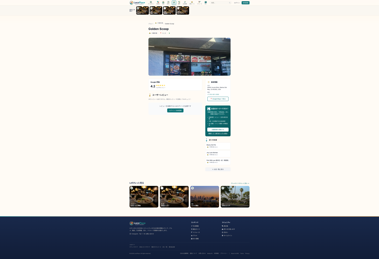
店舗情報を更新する (218, 129)
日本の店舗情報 (184, 253)
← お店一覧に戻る (218, 169)
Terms (242, 253)
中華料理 (160, 23)
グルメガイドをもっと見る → (240, 183)
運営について (193, 253)
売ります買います (229, 229)
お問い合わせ (150, 234)
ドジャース (196, 232)
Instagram (135, 234)
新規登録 (245, 3)
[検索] (230, 3)
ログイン (237, 3)
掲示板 (226, 226)
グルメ (150, 23)
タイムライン (228, 235)
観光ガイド (196, 229)
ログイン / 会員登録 (175, 110)
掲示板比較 (172, 247)
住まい (226, 232)
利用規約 (216, 253)
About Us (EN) (235, 253)
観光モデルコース (156, 247)
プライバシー (223, 253)
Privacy (247, 253)
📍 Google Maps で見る (218, 99)
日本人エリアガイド (144, 247)
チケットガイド (133, 247)
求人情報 (196, 238)
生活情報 (196, 226)
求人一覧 (165, 247)
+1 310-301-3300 (213, 94)
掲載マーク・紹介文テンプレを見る (217, 133)
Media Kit (209, 253)
